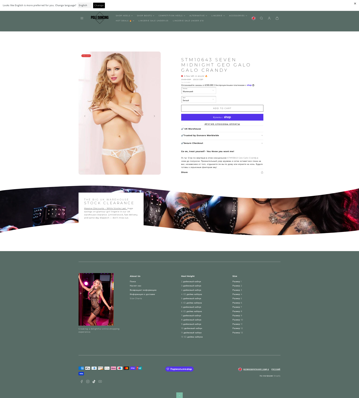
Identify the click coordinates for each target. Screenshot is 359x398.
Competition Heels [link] (171, 16)
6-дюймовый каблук (191, 307)
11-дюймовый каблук (191, 332)
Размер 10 (238, 319)
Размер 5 (237, 298)
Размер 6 (237, 303)
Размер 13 (238, 332)
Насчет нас (135, 285)
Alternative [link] (197, 16)
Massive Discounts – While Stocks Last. (105, 208)
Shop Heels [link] (123, 16)
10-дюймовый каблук (191, 328)
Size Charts (136, 298)
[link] (253, 18)
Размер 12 (238, 328)
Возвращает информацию (143, 290)
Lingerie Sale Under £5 (153, 21)
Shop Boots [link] (144, 16)
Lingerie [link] (216, 16)
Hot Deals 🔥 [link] (124, 21)
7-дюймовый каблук (191, 315)
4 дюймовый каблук (191, 290)
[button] (82, 18)
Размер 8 (237, 311)
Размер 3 (237, 290)
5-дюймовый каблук (191, 298)
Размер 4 (237, 294)
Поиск (133, 281)
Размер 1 (237, 281)
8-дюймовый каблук (191, 319)
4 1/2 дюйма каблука (191, 294)
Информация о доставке (142, 294)
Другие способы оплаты (222, 124)
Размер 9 (237, 315)
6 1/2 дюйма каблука (191, 311)
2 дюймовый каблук (191, 281)
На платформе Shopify (270, 376)
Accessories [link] (237, 16)
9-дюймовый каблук (191, 324)
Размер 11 (237, 324)
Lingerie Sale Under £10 (188, 21)
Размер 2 (237, 285)
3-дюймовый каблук (191, 285)
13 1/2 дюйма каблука (192, 337)
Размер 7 (237, 307)
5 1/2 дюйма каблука (191, 303)
